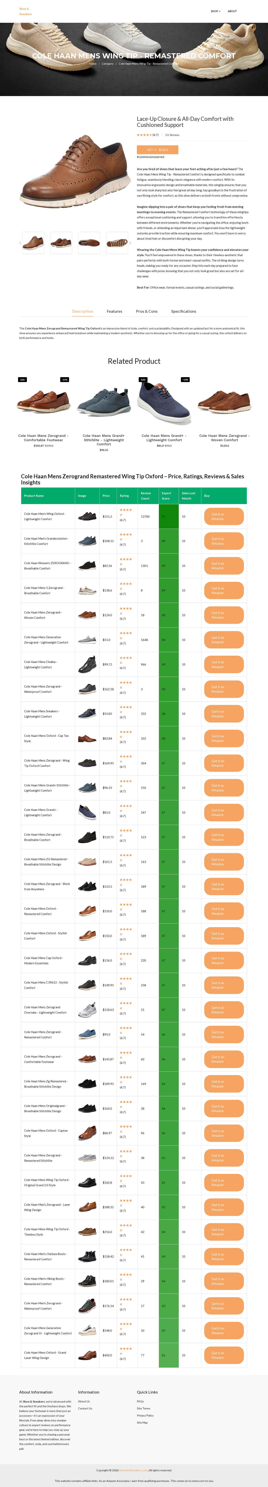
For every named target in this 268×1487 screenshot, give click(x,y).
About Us (84, 1401)
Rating (124, 495)
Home (94, 63)
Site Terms (143, 1408)
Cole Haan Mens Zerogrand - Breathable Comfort (224, 438)
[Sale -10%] (104, 402)
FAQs (140, 1401)
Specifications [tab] (183, 311)
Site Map (142, 1422)
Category (109, 63)
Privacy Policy (145, 1415)
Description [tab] (82, 311)
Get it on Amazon (217, 516)
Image (82, 495)
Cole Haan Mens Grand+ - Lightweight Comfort (103, 438)
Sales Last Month (188, 495)
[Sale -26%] (224, 402)
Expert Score (166, 495)
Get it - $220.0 (157, 149)
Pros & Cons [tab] (147, 311)
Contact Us (85, 1408)
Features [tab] (114, 311)
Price (106, 495)
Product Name (34, 495)
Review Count (146, 495)
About (232, 11)
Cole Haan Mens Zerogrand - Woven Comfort (164, 438)
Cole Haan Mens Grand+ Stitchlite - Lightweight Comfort (44, 440)
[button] (130, 243)
